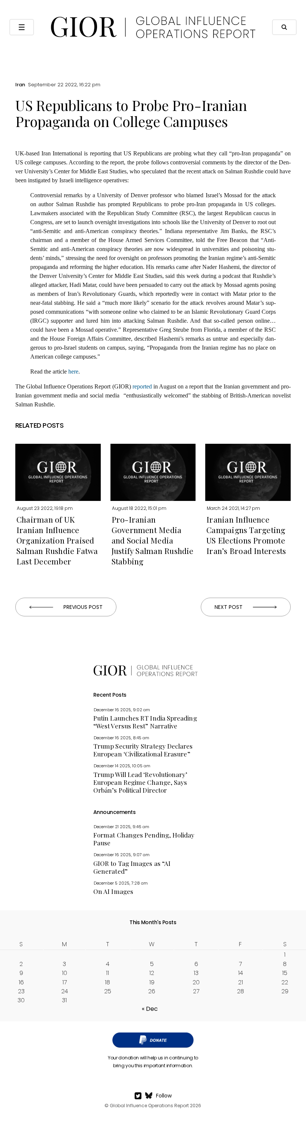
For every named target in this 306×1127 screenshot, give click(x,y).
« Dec (150, 1008)
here (73, 371)
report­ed (142, 386)
